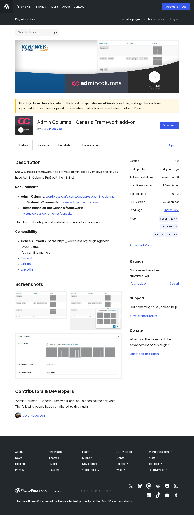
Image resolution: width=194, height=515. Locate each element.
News (18, 457)
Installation (65, 145)
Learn (85, 451)
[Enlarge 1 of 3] (62, 296)
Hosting (20, 463)
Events (120, 457)
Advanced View (141, 245)
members (171, 234)
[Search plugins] (55, 32)
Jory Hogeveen (52, 129)
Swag (121, 469)
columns (158, 234)
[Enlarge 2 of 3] (116, 296)
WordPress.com (160, 451)
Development (91, 145)
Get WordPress (176, 6)
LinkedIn (27, 269)
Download (169, 125)
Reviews (43, 145)
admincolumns (169, 226)
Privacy (19, 469)
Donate (122, 463)
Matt (153, 457)
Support (173, 145)
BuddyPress (158, 469)
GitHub (26, 264)
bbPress (156, 463)
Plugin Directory (25, 19)
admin (174, 218)
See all (174, 283)
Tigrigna (56, 490)
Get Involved (124, 451)
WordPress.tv (92, 469)
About (19, 451)
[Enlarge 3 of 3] (116, 338)
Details (24, 145)
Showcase (55, 451)
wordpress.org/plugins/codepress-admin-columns (80, 196)
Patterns (54, 469)
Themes (54, 457)
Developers (89, 463)
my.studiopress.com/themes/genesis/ (46, 213)
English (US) (171, 210)
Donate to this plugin (144, 354)
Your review (138, 283)
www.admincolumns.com (80, 202)
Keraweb (27, 258)
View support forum (143, 316)
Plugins (53, 463)
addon (163, 218)
